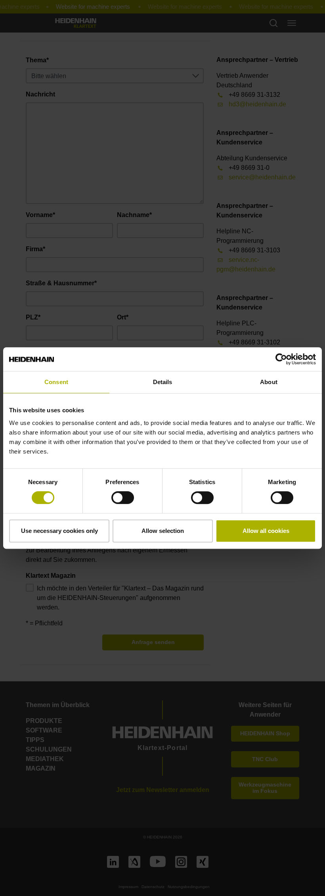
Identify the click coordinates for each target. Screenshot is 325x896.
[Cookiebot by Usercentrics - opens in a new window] (281, 359)
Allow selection (162, 530)
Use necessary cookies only (59, 530)
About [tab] (268, 382)
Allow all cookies (266, 530)
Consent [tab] (56, 382)
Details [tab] (162, 382)
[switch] (122, 497)
